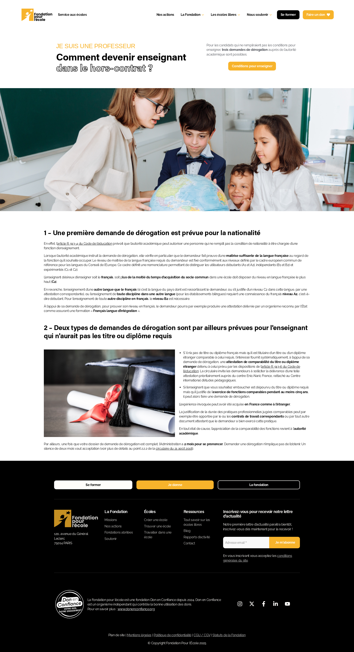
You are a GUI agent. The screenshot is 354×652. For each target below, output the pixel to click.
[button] (93, 484)
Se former (288, 15)
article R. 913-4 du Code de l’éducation (84, 244)
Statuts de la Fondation (229, 635)
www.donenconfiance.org (136, 609)
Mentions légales (139, 635)
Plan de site (116, 635)
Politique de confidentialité (172, 635)
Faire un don (315, 15)
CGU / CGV (202, 635)
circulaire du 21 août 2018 (174, 449)
